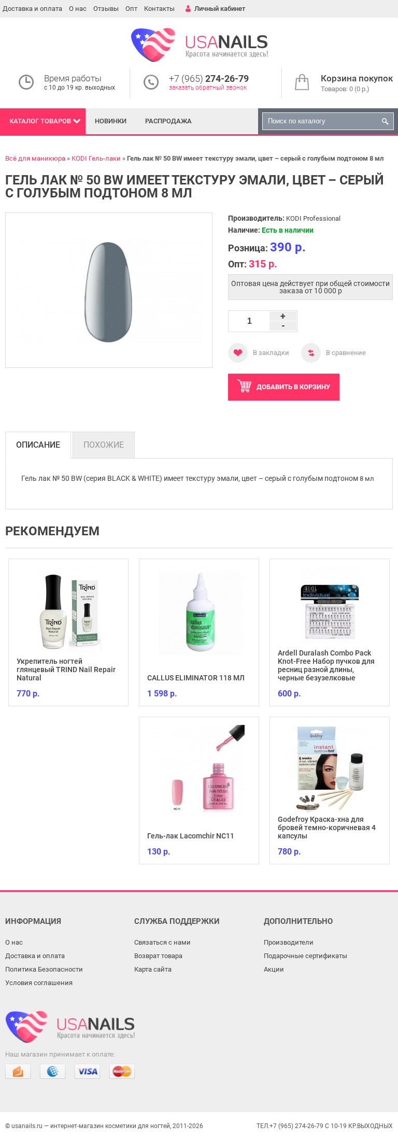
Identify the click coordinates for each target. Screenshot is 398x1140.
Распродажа (168, 121)
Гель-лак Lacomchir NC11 (190, 836)
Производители (289, 942)
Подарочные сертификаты (305, 956)
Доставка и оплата (32, 8)
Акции (274, 969)
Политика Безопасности (44, 969)
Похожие (103, 445)
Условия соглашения (39, 983)
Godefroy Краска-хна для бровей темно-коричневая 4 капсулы (327, 827)
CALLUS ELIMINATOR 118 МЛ (196, 678)
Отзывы (106, 8)
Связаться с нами (162, 942)
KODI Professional (313, 218)
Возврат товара (158, 956)
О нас (78, 8)
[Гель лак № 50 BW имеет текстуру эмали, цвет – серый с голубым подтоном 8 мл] (109, 290)
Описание (38, 445)
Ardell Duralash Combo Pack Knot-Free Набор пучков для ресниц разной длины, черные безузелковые (326, 665)
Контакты (159, 8)
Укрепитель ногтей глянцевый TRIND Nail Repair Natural (66, 669)
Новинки (110, 121)
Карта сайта (153, 969)
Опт (131, 8)
